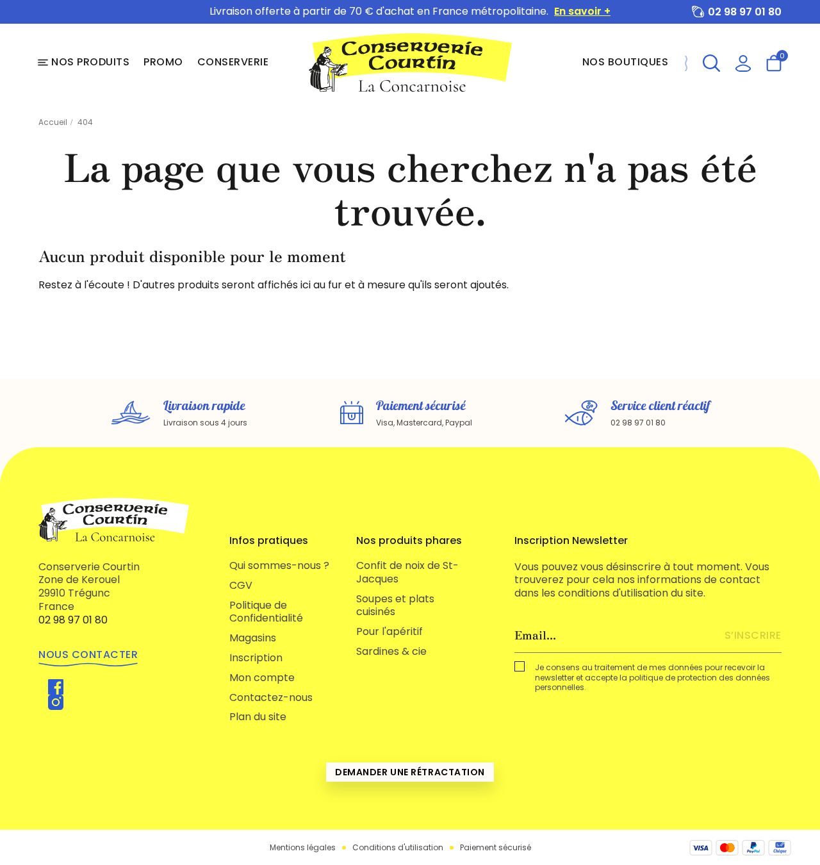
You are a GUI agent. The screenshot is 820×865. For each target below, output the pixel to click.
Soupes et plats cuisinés (395, 605)
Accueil (52, 122)
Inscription (256, 657)
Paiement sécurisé (495, 848)
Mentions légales (303, 848)
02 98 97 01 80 (745, 11)
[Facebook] (55, 686)
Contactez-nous (271, 697)
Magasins (252, 637)
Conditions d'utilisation (397, 848)
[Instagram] (55, 702)
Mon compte (262, 677)
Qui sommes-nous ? (279, 565)
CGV (240, 585)
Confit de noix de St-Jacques (407, 572)
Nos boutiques (625, 61)
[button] (711, 63)
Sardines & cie (391, 651)
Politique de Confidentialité (266, 612)
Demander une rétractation (410, 772)
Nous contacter (88, 654)
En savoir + (582, 12)
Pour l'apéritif (389, 631)
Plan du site (257, 716)
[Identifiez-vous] (743, 62)
